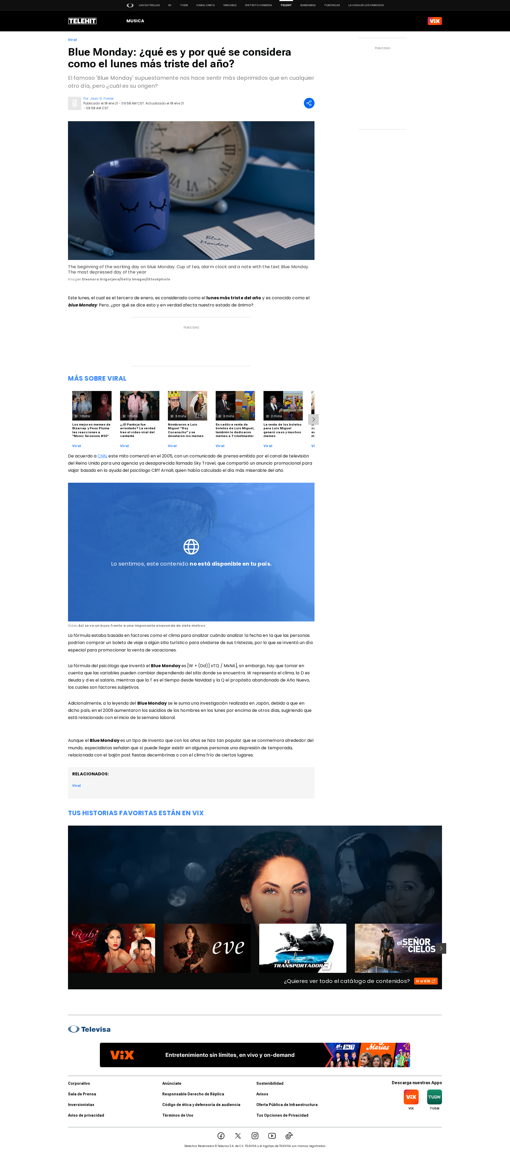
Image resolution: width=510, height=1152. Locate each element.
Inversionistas (81, 1105)
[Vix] (435, 21)
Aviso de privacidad (86, 1115)
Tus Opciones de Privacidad (282, 1115)
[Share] (309, 103)
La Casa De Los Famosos (366, 5)
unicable (230, 5)
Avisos (262, 1094)
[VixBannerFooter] (255, 1055)
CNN (102, 456)
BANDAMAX (308, 5)
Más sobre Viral (97, 378)
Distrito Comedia (258, 5)
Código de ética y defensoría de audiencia (201, 1105)
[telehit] (82, 21)
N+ (170, 5)
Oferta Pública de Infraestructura (287, 1105)
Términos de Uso (177, 1115)
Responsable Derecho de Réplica (193, 1094)
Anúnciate (171, 1083)
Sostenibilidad (269, 1083)
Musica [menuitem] (135, 21)
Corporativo (79, 1083)
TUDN (184, 5)
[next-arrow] (313, 419)
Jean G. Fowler (102, 98)
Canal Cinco (205, 5)
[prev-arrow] (65, 948)
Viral (72, 40)
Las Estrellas (149, 5)
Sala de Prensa (82, 1094)
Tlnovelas (332, 5)
